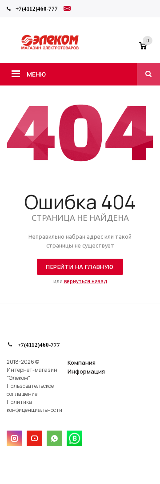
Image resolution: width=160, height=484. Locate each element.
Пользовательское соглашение (30, 390)
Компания (82, 362)
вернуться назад (85, 281)
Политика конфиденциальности (34, 406)
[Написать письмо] (67, 10)
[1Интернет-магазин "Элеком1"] (51, 48)
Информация (86, 371)
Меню (36, 74)
